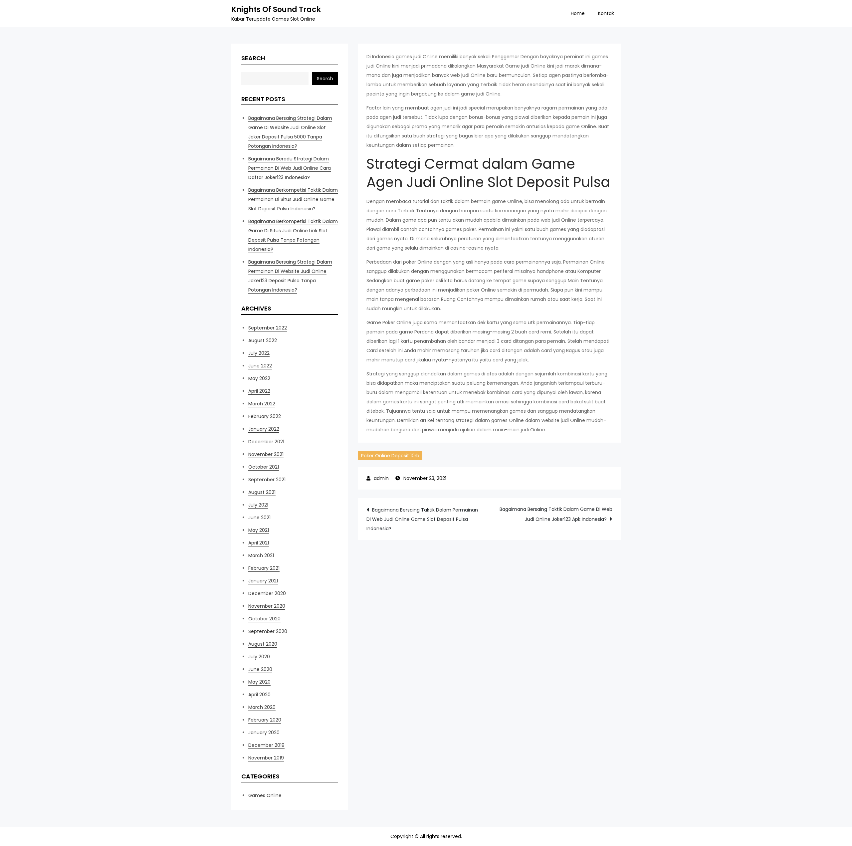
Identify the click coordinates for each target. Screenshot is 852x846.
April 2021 (258, 542)
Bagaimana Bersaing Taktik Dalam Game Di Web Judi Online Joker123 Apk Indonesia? (556, 514)
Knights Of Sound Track (276, 9)
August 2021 (262, 492)
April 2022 (259, 391)
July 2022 (259, 353)
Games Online (265, 795)
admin (381, 478)
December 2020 (267, 593)
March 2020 (262, 707)
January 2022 (263, 429)
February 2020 (264, 720)
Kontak (606, 13)
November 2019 (266, 757)
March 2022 (261, 403)
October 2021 (263, 467)
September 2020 (267, 631)
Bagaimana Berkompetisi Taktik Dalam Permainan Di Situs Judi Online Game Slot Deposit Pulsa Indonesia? (293, 199)
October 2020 (264, 618)
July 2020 (259, 656)
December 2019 (266, 745)
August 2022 (262, 340)
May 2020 (259, 682)
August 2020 (262, 644)
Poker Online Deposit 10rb (390, 455)
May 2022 (259, 378)
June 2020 (260, 669)
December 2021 (266, 441)
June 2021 (259, 517)
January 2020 (264, 732)
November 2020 (266, 606)
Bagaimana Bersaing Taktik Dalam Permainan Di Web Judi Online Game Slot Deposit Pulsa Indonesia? (422, 519)
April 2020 (259, 694)
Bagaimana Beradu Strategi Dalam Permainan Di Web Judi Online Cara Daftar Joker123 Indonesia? (289, 168)
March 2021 (261, 555)
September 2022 (267, 327)
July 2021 (258, 505)
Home (578, 13)
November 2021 (266, 454)
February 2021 (264, 568)
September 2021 (267, 479)
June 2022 (260, 365)
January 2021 (263, 580)
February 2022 (264, 416)
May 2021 (258, 530)
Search (253, 58)
